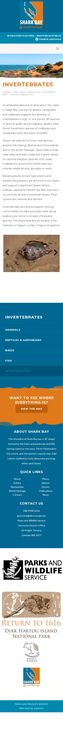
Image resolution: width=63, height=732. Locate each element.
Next (54, 252)
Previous (8, 252)
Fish (8, 360)
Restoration (17, 486)
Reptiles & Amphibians (23, 340)
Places (45, 478)
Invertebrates (17, 371)
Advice (17, 482)
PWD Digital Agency (31, 708)
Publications (45, 490)
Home (6, 92)
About (17, 478)
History (46, 486)
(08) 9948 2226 (31, 510)
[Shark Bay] (31, 16)
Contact (17, 494)
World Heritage (17, 490)
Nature (19, 92)
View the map (31, 408)
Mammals (12, 329)
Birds (9, 350)
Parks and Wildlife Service (32, 520)
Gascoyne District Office (31, 525)
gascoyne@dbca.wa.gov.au (31, 515)
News (46, 494)
